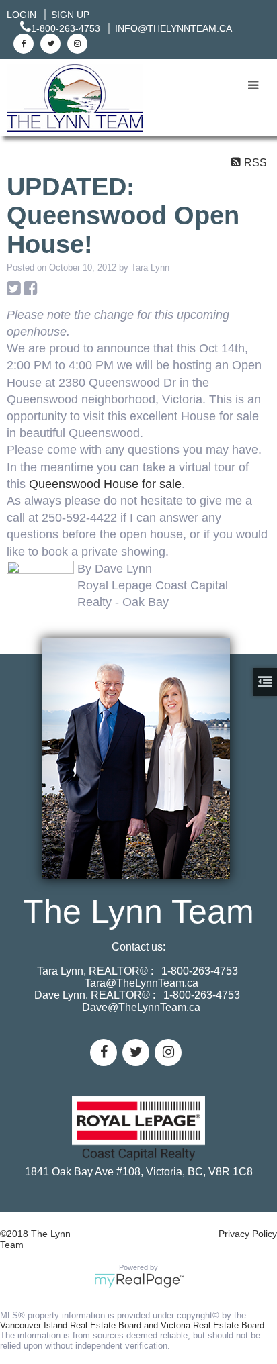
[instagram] (75, 43)
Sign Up (70, 14)
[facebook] (22, 43)
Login (21, 14)
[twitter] (49, 43)
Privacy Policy (248, 1233)
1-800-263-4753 (65, 28)
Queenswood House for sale (105, 484)
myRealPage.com (138, 1280)
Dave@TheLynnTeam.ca (141, 1007)
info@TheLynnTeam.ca (173, 28)
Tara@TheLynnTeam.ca (141, 983)
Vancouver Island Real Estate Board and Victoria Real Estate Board (132, 1325)
